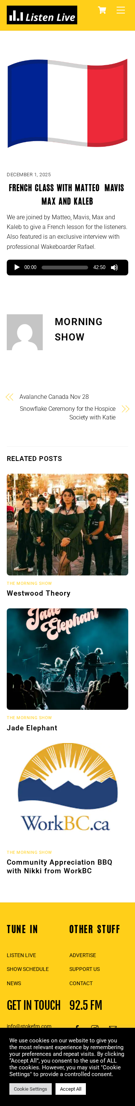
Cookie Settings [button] (30, 1089)
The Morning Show (29, 583)
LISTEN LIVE (21, 955)
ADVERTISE (82, 955)
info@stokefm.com (29, 1026)
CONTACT (81, 983)
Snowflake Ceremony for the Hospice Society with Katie (68, 413)
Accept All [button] (70, 1089)
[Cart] (102, 10)
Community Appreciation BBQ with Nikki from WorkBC (59, 866)
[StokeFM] (42, 21)
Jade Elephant (32, 728)
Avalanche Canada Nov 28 (54, 396)
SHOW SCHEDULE (28, 969)
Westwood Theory (38, 593)
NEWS (14, 983)
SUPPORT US (84, 969)
